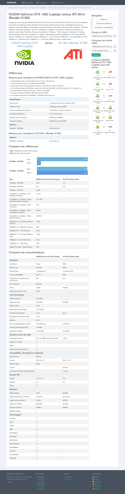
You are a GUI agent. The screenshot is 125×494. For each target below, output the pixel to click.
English (97, 477)
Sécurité (68, 479)
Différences (103, 19)
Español (97, 484)
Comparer (96, 55)
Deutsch (97, 479)
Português (98, 486)
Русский (97, 489)
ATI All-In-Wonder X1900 (72, 43)
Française (98, 482)
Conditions (68, 477)
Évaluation (41, 482)
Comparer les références (104, 23)
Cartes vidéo (58, 3)
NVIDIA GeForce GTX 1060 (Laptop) (25, 44)
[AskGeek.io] (12, 2)
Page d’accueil (28, 3)
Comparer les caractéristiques (104, 27)
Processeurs (42, 3)
